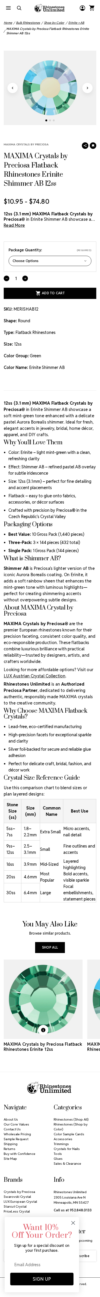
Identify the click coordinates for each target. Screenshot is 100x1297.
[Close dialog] (73, 1223)
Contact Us (12, 1129)
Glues (58, 1159)
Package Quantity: (50, 250)
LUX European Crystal (20, 1201)
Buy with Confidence (19, 1154)
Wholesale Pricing (17, 1134)
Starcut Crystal (15, 1206)
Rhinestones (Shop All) (71, 1119)
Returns (9, 1149)
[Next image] (87, 88)
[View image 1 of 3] (46, 120)
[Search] (19, 8)
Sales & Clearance (67, 1163)
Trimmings (61, 1144)
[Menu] (8, 8)
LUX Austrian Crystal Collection (34, 676)
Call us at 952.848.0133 (73, 1210)
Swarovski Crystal (17, 1197)
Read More (14, 225)
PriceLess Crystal (17, 1211)
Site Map (10, 1159)
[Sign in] (82, 8)
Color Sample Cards (69, 1134)
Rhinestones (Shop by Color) (71, 1126)
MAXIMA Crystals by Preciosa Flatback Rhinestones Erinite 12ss (43, 1046)
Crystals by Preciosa (19, 1192)
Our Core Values (16, 1124)
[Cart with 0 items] (91, 8)
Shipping (10, 1144)
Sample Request (16, 1139)
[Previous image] (12, 88)
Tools (58, 1154)
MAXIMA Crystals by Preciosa (26, 144)
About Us (11, 1119)
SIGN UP (42, 1279)
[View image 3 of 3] (54, 120)
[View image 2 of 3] (50, 120)
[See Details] (43, 1030)
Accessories (63, 1139)
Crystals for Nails (67, 1149)
